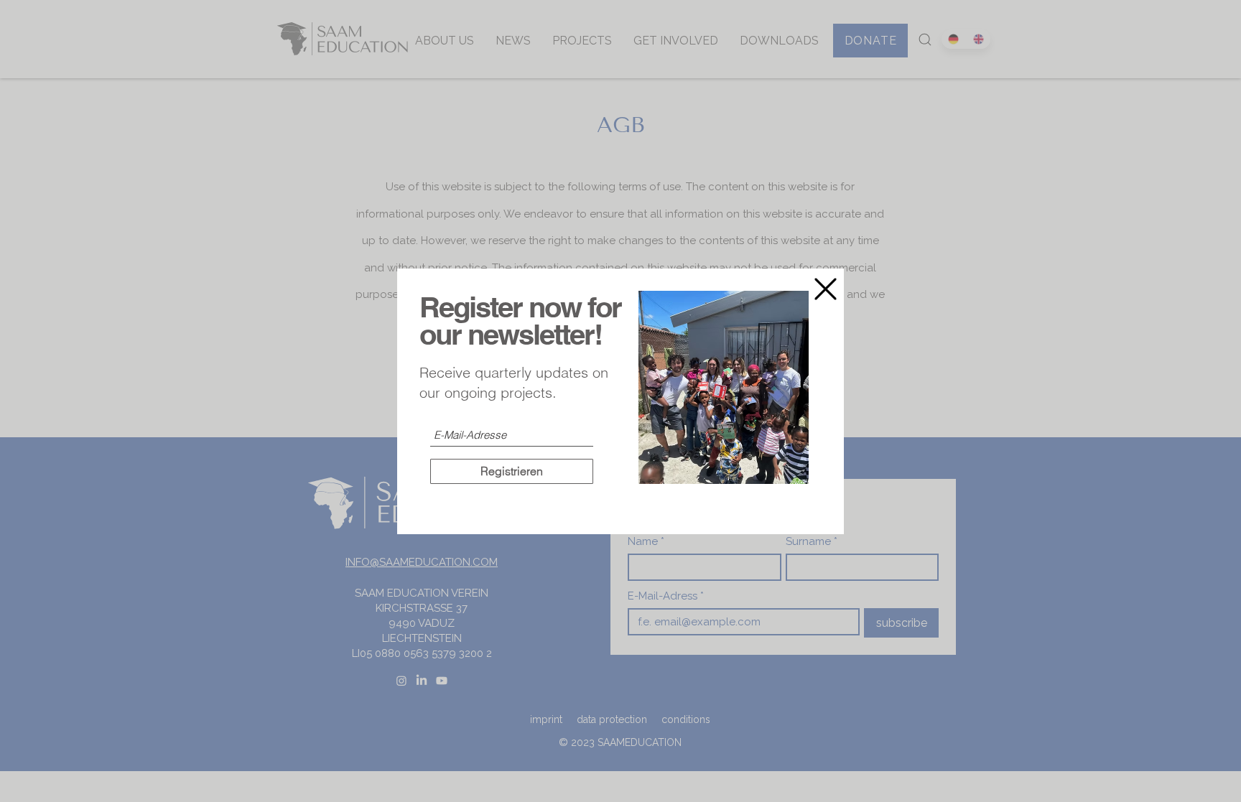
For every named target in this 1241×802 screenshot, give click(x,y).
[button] (825, 289)
